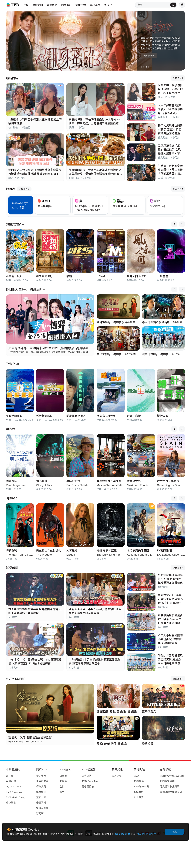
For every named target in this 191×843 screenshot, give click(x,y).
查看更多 (177, 78)
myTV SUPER (15, 678)
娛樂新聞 (12, 567)
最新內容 (12, 78)
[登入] (182, 5)
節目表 (10, 189)
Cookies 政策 (123, 834)
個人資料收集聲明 (146, 834)
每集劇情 (148, 55)
